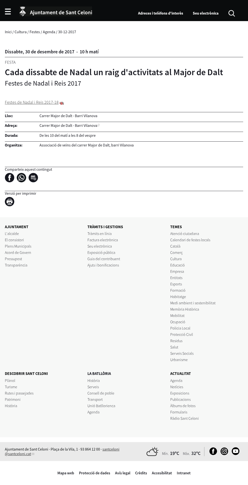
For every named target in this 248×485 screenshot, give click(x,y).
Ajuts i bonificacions (103, 265)
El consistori (14, 239)
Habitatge (178, 296)
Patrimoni (13, 399)
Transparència (16, 265)
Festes (35, 31)
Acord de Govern (18, 252)
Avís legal (122, 472)
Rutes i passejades (19, 393)
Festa (10, 62)
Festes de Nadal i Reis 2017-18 (32, 102)
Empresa (177, 271)
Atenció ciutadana (184, 233)
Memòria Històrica (184, 309)
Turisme (11, 386)
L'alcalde (12, 233)
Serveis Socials (182, 353)
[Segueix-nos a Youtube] (234, 453)
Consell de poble (100, 393)
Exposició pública (101, 252)
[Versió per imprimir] (11, 202)
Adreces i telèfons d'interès (160, 13)
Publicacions (180, 399)
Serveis (93, 386)
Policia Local (180, 328)
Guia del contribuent (103, 258)
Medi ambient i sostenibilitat (193, 302)
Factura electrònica (102, 239)
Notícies (176, 386)
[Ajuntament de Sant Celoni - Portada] (55, 11)
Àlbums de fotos (182, 405)
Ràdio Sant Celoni (184, 418)
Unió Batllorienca (101, 405)
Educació (177, 265)
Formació (178, 290)
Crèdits (141, 472)
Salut (174, 347)
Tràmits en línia (99, 233)
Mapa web (65, 472)
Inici (8, 31)
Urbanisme (179, 359)
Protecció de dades (94, 472)
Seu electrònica (205, 13)
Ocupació (177, 321)
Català (175, 246)
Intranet (184, 472)
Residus (176, 340)
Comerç (176, 252)
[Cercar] (231, 12)
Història (11, 405)
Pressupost (13, 258)
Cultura (21, 31)
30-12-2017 (67, 31)
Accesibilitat (162, 472)
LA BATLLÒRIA (99, 373)
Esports (176, 284)
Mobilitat (177, 315)
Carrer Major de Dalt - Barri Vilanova (68, 125)
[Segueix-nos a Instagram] (223, 453)
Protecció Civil (181, 334)
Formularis (178, 412)
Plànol (10, 380)
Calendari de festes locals (190, 239)
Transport (95, 399)
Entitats (176, 277)
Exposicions (179, 393)
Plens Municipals (18, 246)
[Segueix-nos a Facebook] (212, 453)
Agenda (49, 31)
